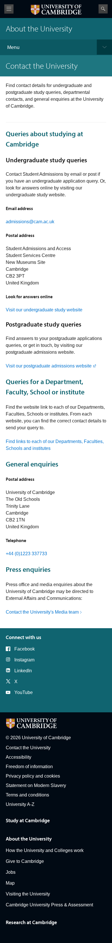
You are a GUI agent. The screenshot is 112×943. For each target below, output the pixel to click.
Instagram (24, 659)
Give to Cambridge (25, 861)
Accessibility (18, 757)
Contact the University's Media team (42, 612)
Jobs (11, 872)
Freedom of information (29, 766)
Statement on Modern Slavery (36, 785)
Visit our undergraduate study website (44, 309)
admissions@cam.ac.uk (30, 221)
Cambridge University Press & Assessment (49, 904)
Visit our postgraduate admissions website (49, 365)
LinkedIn (23, 670)
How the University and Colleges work (45, 850)
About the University (29, 838)
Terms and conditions (27, 794)
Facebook (24, 649)
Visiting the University (28, 893)
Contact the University (28, 747)
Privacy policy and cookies (33, 776)
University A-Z (20, 804)
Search (103, 8)
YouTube (23, 692)
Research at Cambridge (31, 922)
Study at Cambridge (28, 820)
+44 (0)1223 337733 (26, 553)
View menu (8, 9)
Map (10, 883)
